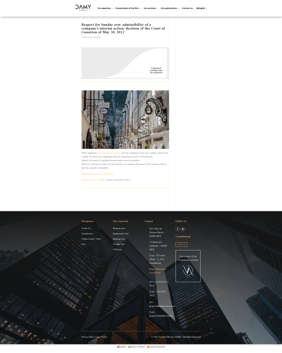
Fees (83, 244)
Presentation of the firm (127, 8)
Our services (150, 8)
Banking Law (119, 239)
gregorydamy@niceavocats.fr (162, 306)
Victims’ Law (118, 244)
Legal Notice (101, 337)
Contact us (187, 8)
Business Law (119, 228)
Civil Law (117, 250)
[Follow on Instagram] (183, 229)
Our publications (169, 8)
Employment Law (121, 234)
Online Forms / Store (91, 239)
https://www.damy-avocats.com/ (158, 271)
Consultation (87, 234)
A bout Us (86, 228)
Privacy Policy (88, 337)
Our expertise (104, 8)
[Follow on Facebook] (178, 229)
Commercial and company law (91, 37)
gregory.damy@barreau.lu (161, 316)
